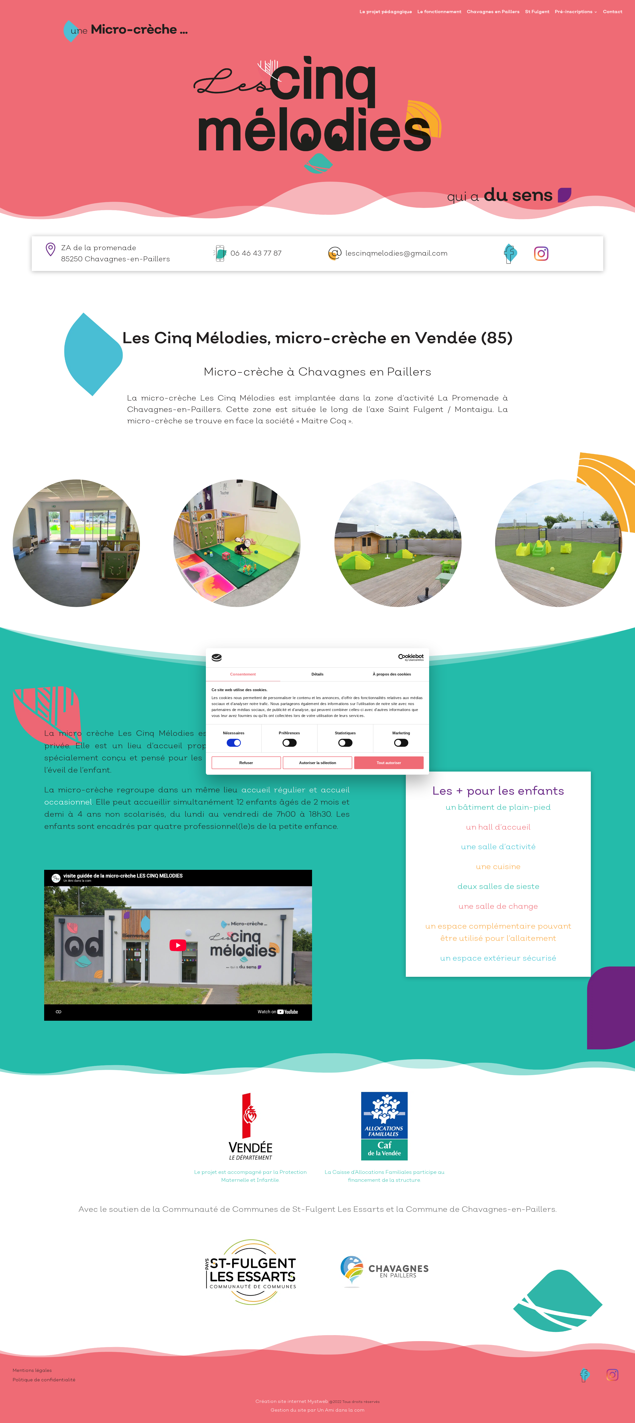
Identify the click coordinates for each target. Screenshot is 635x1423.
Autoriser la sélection (317, 763)
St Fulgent (537, 12)
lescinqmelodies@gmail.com (396, 253)
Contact (612, 12)
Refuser (246, 763)
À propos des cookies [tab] (392, 674)
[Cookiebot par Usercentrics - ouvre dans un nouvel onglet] (402, 657)
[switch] (290, 743)
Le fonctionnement (439, 12)
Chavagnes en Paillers (493, 12)
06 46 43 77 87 (256, 253)
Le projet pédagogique (386, 12)
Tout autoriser (389, 763)
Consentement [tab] (243, 674)
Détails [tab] (318, 674)
